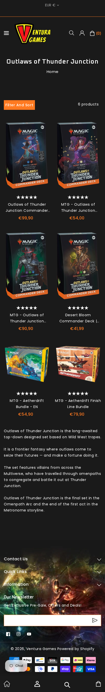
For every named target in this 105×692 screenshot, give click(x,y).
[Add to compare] (44, 135)
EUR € (50, 5)
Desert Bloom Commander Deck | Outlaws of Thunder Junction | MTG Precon (78, 318)
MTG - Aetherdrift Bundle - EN (27, 403)
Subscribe (95, 620)
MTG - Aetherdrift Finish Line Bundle (78, 403)
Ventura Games (41, 648)
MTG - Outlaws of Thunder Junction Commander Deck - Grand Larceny (27, 318)
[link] (7, 685)
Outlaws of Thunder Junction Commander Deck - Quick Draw (27, 208)
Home (53, 71)
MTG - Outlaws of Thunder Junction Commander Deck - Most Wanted (78, 208)
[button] (73, 33)
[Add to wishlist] (44, 125)
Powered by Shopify (76, 648)
